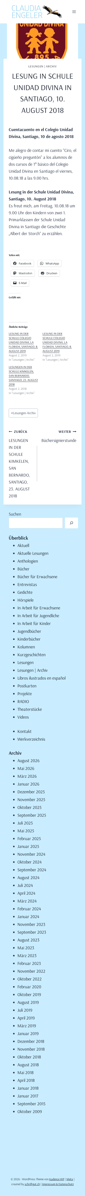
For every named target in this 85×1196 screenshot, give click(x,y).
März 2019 (26, 1025)
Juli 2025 (25, 823)
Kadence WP (56, 1179)
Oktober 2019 (29, 994)
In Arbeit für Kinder (34, 623)
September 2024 (31, 869)
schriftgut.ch (32, 1184)
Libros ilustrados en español (41, 678)
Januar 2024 (28, 916)
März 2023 (27, 955)
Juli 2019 (24, 1010)
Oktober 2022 (29, 979)
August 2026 (28, 760)
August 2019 (28, 1002)
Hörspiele (25, 600)
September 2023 (31, 932)
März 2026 (27, 776)
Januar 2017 (27, 1096)
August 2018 (28, 1064)
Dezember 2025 (31, 791)
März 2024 (27, 901)
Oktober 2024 (29, 862)
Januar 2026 (28, 784)
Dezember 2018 (30, 1041)
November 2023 (31, 924)
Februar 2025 (29, 838)
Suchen (15, 514)
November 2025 (31, 799)
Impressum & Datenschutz (58, 1184)
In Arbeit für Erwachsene (38, 607)
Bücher (23, 568)
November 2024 (31, 854)
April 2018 (26, 1080)
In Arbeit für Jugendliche (38, 615)
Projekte (24, 693)
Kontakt (24, 731)
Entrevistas (27, 584)
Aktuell (23, 545)
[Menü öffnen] (74, 11)
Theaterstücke (29, 709)
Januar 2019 (28, 1033)
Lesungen (25, 662)
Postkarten (26, 685)
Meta (69, 1179)
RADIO (23, 701)
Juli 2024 (25, 885)
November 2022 (31, 971)
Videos (23, 717)
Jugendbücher (29, 631)
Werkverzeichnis (31, 739)
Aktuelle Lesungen (32, 553)
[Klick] (71, 523)
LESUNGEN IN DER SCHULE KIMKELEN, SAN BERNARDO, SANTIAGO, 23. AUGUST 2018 (23, 375)
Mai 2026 (25, 768)
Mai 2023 (25, 947)
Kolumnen (26, 646)
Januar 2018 (28, 1088)
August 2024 (28, 877)
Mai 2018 (25, 1072)
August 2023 (28, 940)
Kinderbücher (29, 639)
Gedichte (24, 592)
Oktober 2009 (29, 1111)
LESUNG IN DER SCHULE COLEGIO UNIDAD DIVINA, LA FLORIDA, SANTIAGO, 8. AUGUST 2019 (23, 342)
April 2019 (26, 1018)
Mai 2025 (25, 830)
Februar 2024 (29, 908)
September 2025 (31, 815)
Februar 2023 (29, 963)
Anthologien (27, 561)
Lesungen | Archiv (42, 66)
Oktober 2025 (29, 807)
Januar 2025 (28, 846)
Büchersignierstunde (58, 436)
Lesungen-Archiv (23, 413)
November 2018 (31, 1049)
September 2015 (31, 1103)
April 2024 (26, 893)
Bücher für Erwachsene (37, 576)
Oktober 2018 (29, 1057)
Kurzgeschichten (31, 654)
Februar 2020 (29, 986)
